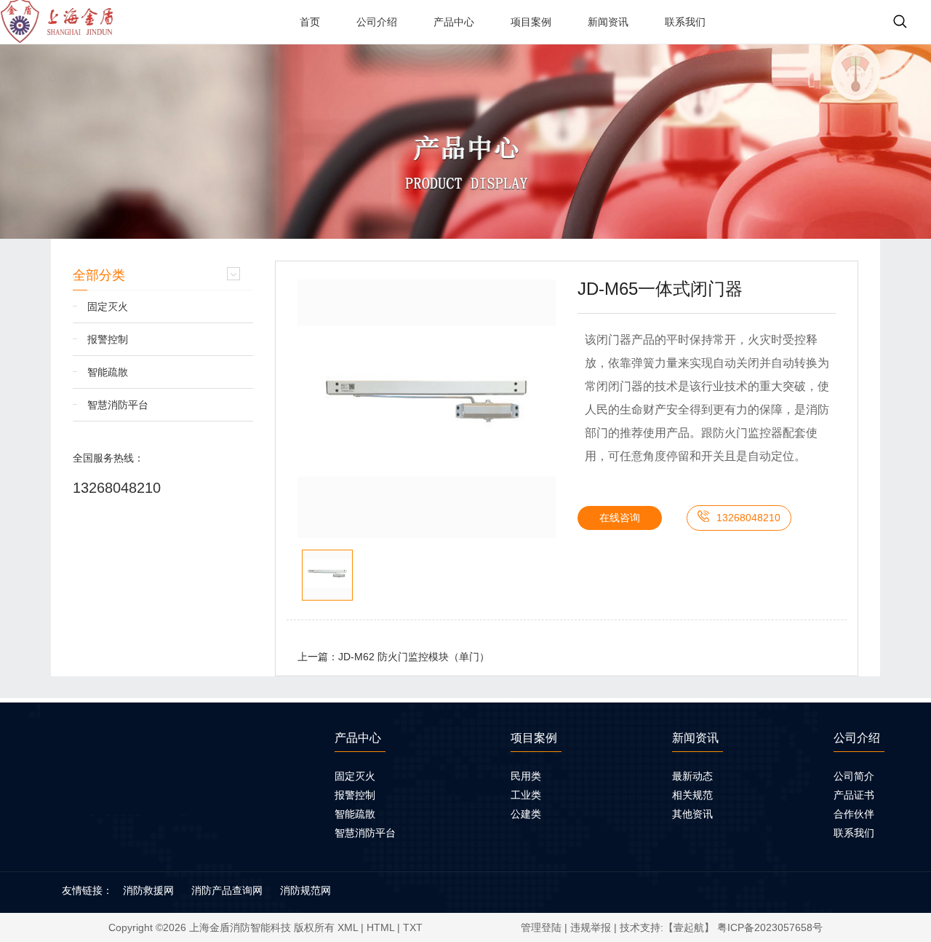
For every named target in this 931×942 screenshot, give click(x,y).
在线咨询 (619, 517)
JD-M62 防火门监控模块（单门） (414, 656)
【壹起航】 (688, 927)
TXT (413, 927)
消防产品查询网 (227, 890)
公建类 (526, 814)
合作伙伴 (854, 814)
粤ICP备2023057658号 (770, 927)
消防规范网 (305, 890)
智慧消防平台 (117, 405)
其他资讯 (692, 814)
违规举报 (590, 927)
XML (347, 927)
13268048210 (117, 488)
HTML (380, 927)
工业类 (526, 795)
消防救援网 (148, 890)
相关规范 (692, 795)
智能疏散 (107, 372)
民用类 (526, 776)
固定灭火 (107, 306)
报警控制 (107, 339)
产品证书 (854, 795)
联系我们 (854, 833)
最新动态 (692, 776)
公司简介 (854, 776)
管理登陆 (541, 927)
